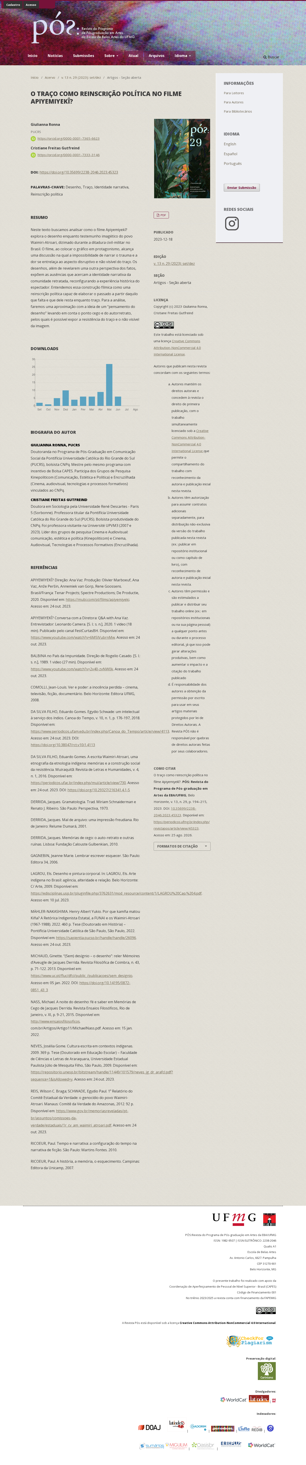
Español (230, 153)
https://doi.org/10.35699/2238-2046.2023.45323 (78, 172)
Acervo (50, 77)
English (230, 144)
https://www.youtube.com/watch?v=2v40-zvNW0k (72, 669)
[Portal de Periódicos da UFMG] (274, 1401)
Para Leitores (234, 93)
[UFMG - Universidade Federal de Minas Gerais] (235, 1228)
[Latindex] (258, 1401)
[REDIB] (257, 1430)
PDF (163, 215)
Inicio (32, 55)
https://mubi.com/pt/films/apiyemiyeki (97, 599)
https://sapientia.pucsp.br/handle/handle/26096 (96, 937)
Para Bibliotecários (238, 111)
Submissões (83, 55)
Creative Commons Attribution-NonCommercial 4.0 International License (177, 348)
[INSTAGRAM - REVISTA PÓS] (249, 231)
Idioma (181, 55)
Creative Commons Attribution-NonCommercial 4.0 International (228, 1323)
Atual (133, 55)
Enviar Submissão (241, 187)
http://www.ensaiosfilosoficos (55, 1021)
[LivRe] (244, 1430)
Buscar (273, 57)
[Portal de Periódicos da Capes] (223, 1430)
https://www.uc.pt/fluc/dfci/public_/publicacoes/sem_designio (81, 975)
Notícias (55, 55)
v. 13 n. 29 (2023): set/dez (81, 77)
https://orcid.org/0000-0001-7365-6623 (69, 138)
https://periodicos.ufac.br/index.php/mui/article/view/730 (78, 782)
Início (35, 77)
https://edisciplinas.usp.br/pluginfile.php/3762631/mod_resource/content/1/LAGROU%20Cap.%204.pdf (116, 893)
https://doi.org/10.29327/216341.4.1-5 (98, 789)
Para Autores (234, 102)
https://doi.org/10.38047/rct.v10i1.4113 (63, 744)
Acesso (31, 5)
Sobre (110, 55)
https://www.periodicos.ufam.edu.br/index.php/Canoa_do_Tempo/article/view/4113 (100, 731)
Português (233, 163)
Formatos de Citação (177, 846)
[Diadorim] (197, 1430)
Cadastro (13, 5)
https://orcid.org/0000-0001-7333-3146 (69, 155)
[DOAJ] (135, 1430)
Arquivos (156, 55)
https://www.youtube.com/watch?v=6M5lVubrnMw (73, 637)
